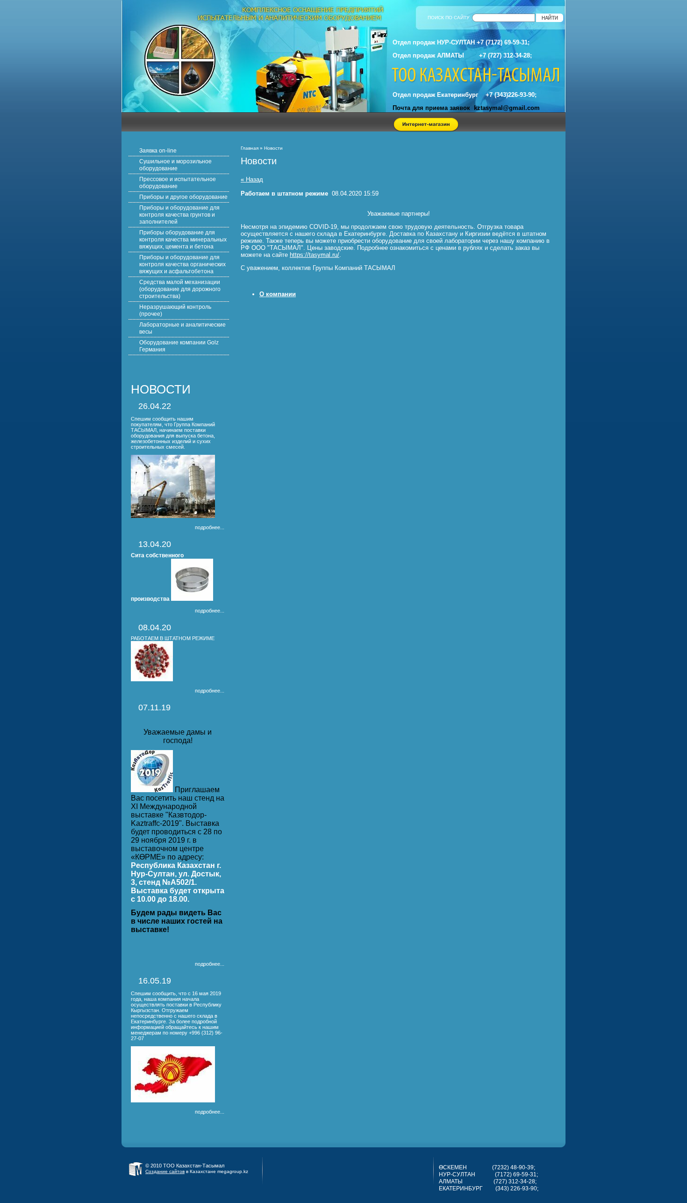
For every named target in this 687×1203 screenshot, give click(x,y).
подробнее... (209, 527)
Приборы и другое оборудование (183, 197)
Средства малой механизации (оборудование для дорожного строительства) (180, 289)
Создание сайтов (165, 1171)
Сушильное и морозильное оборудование (175, 165)
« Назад (252, 179)
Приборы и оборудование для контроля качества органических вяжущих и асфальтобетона (182, 264)
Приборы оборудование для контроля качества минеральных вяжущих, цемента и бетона (183, 239)
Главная (249, 148)
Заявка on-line (158, 150)
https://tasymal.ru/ (314, 254)
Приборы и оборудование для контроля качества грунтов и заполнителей (179, 214)
